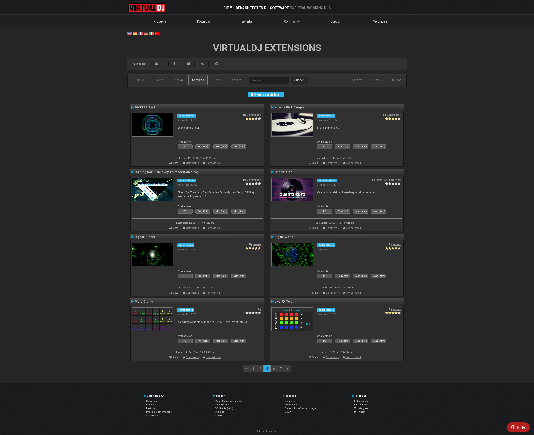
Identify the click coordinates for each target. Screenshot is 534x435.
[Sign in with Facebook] (174, 64)
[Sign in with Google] (216, 64)
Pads (217, 80)
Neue (140, 80)
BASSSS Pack (145, 107)
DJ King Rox (254, 114)
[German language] (146, 33)
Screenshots (153, 415)
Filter (376, 80)
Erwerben (248, 21)
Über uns (290, 401)
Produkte (160, 21)
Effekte (179, 80)
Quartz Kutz (283, 172)
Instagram (362, 408)
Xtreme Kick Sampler (290, 107)
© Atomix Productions (267, 431)
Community (292, 21)
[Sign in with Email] (156, 64)
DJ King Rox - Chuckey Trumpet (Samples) (166, 172)
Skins (159, 80)
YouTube (362, 404)
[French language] (140, 33)
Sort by (357, 80)
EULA (288, 411)
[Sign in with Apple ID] (202, 64)
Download (204, 21)
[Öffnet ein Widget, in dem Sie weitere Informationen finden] (518, 427)
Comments (192, 163)
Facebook (361, 401)
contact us (291, 404)
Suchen (299, 80)
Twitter (360, 411)
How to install (213, 163)
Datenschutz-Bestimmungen (301, 408)
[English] (129, 33)
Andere (236, 80)
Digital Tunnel (145, 237)
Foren (218, 415)
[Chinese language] (157, 33)
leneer (257, 244)
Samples (198, 80)
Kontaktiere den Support (228, 401)
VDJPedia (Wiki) (224, 408)
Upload (397, 80)
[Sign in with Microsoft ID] (188, 64)
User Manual (222, 404)
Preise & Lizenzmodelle (159, 411)
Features (151, 408)
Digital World (284, 237)
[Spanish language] (135, 33)
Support (336, 21)
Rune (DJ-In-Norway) (388, 179)
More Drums (144, 301)
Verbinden (380, 21)
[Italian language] (151, 33)
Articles (219, 411)
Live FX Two (283, 301)
